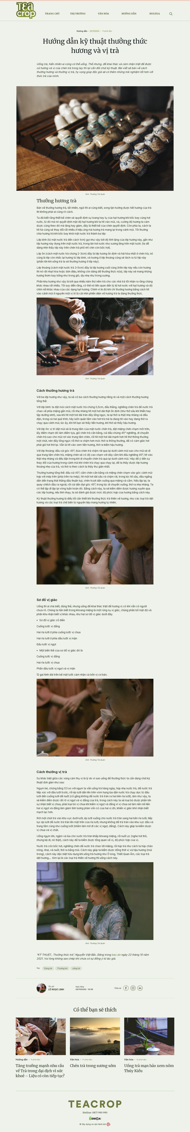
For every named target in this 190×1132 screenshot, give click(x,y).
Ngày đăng (80, 987)
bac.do (116, 954)
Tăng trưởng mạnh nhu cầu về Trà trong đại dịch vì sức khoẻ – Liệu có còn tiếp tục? (40, 1070)
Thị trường (78, 13)
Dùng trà (48, 968)
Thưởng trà (62, 968)
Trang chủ (52, 13)
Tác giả (51, 986)
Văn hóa (103, 13)
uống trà (76, 968)
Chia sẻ (117, 988)
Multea (154, 13)
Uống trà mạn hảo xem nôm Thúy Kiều (149, 1068)
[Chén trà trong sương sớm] (95, 1036)
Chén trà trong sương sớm (93, 1065)
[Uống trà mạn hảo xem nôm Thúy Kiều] (149, 1036)
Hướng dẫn (129, 13)
